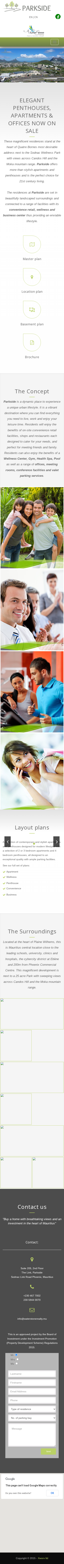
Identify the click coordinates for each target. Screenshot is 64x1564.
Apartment (12, 871)
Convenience (13, 888)
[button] (32, 1510)
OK (52, 1493)
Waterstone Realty (34, 31)
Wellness (11, 877)
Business (11, 894)
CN (36, 17)
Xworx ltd (43, 1558)
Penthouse (12, 883)
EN (30, 17)
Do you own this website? (18, 1493)
